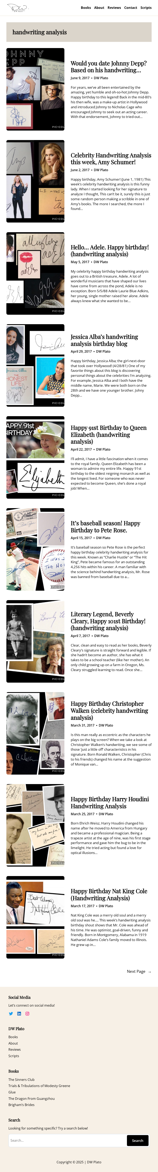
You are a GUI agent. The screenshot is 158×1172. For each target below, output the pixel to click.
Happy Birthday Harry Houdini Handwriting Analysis (110, 802)
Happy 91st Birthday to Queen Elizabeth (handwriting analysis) (109, 434)
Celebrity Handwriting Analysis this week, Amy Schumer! (111, 158)
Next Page (139, 971)
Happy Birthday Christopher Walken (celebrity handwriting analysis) (109, 710)
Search (137, 1140)
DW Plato (101, 78)
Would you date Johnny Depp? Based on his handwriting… (109, 66)
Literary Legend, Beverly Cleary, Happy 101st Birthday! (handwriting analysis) (108, 620)
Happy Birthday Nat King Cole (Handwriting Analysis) (109, 894)
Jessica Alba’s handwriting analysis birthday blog (104, 340)
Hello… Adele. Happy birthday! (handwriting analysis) (110, 250)
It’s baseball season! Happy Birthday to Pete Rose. (105, 526)
